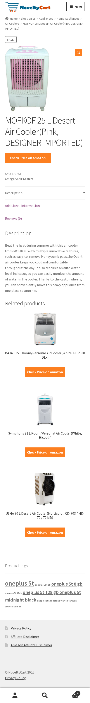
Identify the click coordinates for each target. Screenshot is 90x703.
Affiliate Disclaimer (25, 636)
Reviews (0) (13, 218)
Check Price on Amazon (28, 158)
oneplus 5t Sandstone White (52, 600)
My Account (15, 695)
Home (14, 19)
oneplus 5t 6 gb (43, 584)
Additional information (22, 205)
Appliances (46, 19)
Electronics (28, 19)
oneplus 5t (19, 583)
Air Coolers (12, 24)
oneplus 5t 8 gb (67, 584)
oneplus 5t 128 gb (41, 592)
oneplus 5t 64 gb (13, 593)
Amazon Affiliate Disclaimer (31, 645)
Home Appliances (68, 19)
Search (45, 695)
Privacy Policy (21, 628)
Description (13, 193)
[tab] (45, 193)
